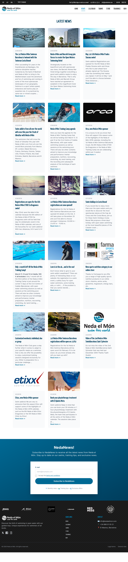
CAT (7, 2)
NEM (125, 8)
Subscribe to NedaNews (64, 481)
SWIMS (100, 8)
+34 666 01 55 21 (95, 2)
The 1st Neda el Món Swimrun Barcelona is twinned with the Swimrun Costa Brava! (26, 57)
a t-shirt (57, 285)
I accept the (49, 475)
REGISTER (124, 2)
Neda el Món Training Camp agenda (62, 128)
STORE (108, 8)
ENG (11, 2)
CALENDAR (91, 8)
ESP (3, 2)
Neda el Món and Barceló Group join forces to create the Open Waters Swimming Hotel (63, 57)
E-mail (37, 467)
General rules (122, 546)
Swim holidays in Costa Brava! (96, 201)
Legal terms (112, 546)
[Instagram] (11, 533)
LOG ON (118, 2)
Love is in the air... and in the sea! (62, 266)
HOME (76, 8)
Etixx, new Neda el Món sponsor (26, 397)
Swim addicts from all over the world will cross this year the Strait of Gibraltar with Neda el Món (28, 132)
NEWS (83, 8)
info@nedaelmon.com (107, 2)
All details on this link (65, 214)
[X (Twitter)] (3, 533)
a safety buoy (61, 280)
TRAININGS (116, 8)
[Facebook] (7, 533)
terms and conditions (53, 475)
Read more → (20, 96)
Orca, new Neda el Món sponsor (97, 128)
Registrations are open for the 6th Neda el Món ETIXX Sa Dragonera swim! (27, 205)
